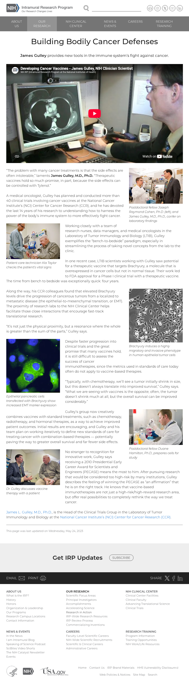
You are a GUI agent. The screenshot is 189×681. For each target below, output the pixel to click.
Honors (11, 604)
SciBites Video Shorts (20, 648)
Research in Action (79, 612)
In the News (14, 636)
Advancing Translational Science (148, 604)
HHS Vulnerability (157, 667)
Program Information (140, 636)
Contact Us (96, 667)
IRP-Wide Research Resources (86, 616)
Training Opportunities (141, 640)
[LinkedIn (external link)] (180, 8)
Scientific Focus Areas (81, 595)
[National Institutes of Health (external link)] (28, 671)
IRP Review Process (79, 620)
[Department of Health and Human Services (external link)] (11, 671)
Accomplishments (78, 604)
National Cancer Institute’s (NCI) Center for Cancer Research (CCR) (115, 517)
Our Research (41, 24)
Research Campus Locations (25, 616)
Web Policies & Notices (114, 674)
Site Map (139, 674)
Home (82, 667)
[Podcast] (150, 8)
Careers (135, 21)
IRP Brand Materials (120, 667)
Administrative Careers (81, 648)
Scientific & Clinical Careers (84, 644)
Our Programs (16, 612)
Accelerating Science (80, 608)
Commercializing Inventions (85, 625)
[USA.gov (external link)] (53, 671)
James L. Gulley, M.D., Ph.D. (29, 512)
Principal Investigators (81, 600)
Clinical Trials (134, 608)
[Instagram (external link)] (157, 8)
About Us (16, 24)
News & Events (110, 24)
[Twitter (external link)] (165, 8)
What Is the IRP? (17, 595)
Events (11, 656)
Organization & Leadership (24, 608)
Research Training (164, 24)
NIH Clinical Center (76, 24)
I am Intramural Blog (20, 640)
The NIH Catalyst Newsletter (25, 652)
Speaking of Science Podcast (26, 644)
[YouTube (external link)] (172, 8)
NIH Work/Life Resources (142, 644)
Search (152, 674)
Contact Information (20, 620)
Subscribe (121, 558)
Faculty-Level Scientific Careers (87, 636)
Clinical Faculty (136, 600)
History (11, 600)
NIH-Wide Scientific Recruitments (89, 640)
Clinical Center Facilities (142, 595)
